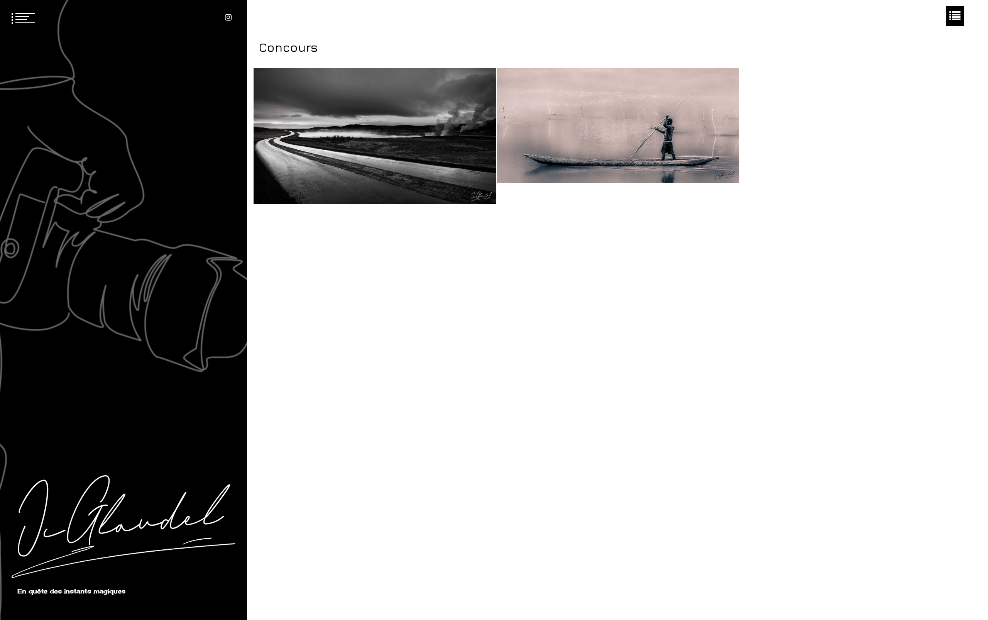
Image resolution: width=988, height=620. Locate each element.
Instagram (228, 17)
